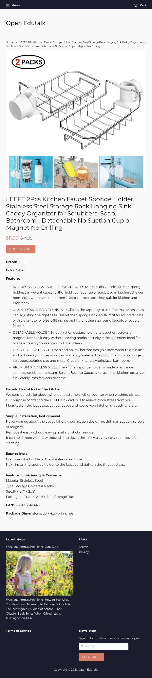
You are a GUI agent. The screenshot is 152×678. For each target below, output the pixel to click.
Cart (142, 5)
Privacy (84, 552)
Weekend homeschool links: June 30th (32, 546)
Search (83, 547)
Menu (15, 5)
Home (9, 42)
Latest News (15, 539)
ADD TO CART (20, 249)
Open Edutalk (88, 669)
